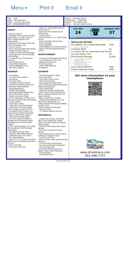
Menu (17, 7)
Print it (46, 7)
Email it (74, 7)
